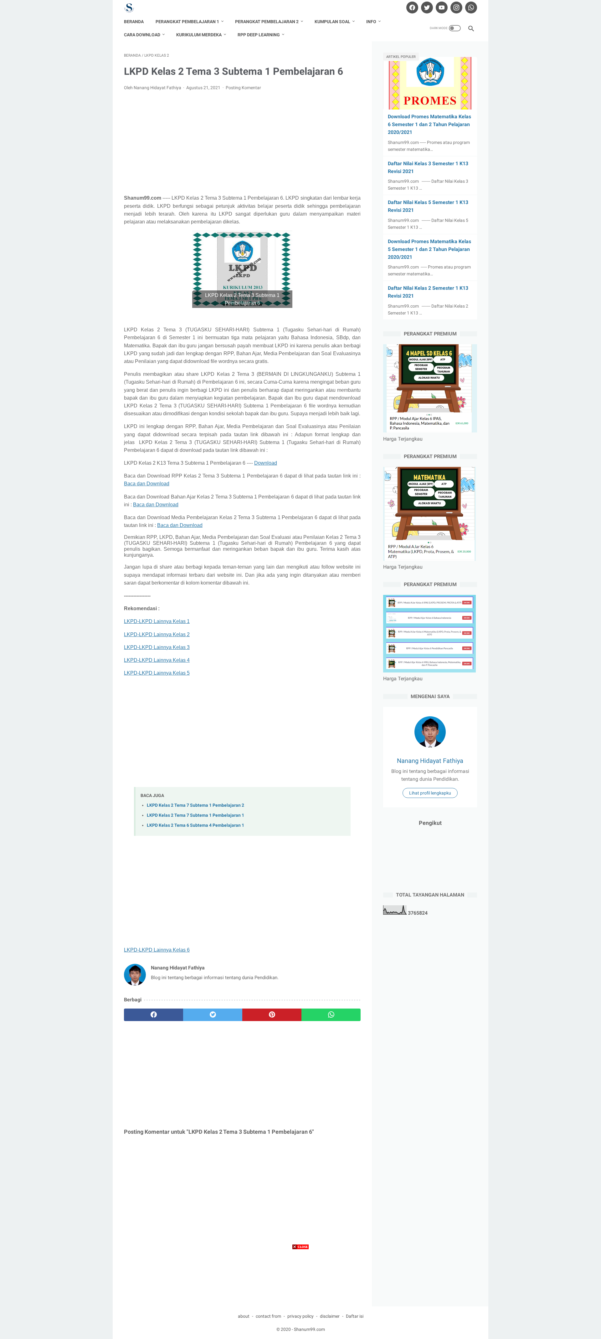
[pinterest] (271, 1015)
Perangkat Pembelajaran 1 (187, 21)
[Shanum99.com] (133, 7)
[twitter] (426, 7)
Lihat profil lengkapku (430, 792)
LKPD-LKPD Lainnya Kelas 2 (157, 634)
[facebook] (411, 7)
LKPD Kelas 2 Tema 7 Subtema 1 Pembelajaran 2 (195, 805)
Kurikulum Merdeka (199, 34)
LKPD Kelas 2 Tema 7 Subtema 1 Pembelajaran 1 (195, 815)
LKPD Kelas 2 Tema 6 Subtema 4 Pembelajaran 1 (195, 825)
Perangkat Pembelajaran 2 (267, 21)
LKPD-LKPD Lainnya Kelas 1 (157, 621)
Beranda (134, 21)
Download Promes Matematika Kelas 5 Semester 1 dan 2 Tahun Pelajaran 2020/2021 (429, 249)
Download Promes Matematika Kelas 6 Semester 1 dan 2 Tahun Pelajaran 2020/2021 (429, 124)
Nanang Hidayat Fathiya (430, 760)
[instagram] (455, 7)
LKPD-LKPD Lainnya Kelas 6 (157, 950)
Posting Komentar (243, 87)
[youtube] (441, 7)
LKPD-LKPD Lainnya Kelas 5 (157, 673)
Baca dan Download (146, 483)
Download (265, 463)
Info (371, 21)
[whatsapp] (470, 7)
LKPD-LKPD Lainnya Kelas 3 (157, 647)
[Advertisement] (242, 143)
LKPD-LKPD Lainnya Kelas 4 (157, 660)
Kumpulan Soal (332, 21)
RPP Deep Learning (259, 34)
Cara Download (142, 34)
